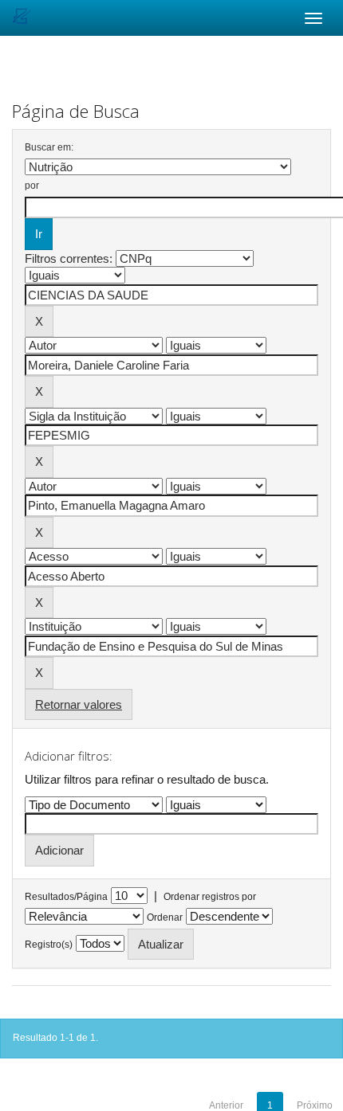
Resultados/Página (66, 896)
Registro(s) (49, 944)
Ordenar (165, 917)
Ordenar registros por (210, 896)
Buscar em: (49, 147)
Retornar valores (78, 704)
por (32, 185)
